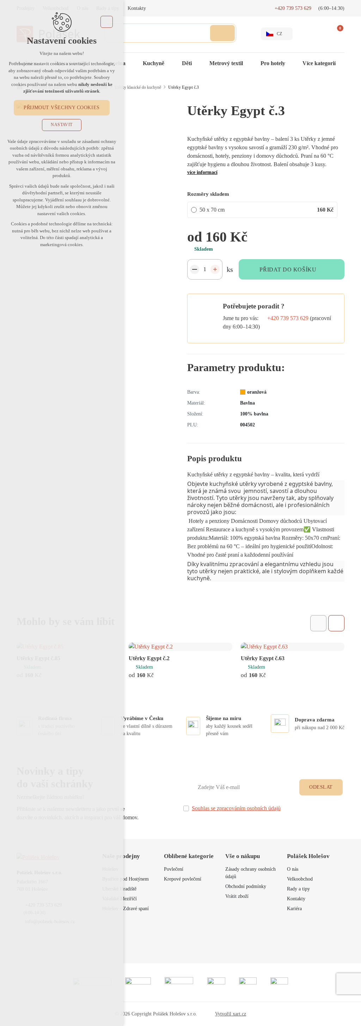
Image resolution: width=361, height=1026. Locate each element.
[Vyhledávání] (170, 33)
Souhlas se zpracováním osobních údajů (236, 808)
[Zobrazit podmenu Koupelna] (132, 63)
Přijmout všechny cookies (61, 107)
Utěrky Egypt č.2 (149, 658)
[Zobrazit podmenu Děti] (199, 63)
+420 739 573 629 (287, 318)
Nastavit (62, 124)
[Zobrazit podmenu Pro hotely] (292, 63)
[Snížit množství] (194, 269)
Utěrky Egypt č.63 (262, 658)
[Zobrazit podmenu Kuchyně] (171, 63)
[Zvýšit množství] (215, 269)
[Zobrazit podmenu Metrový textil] (250, 63)
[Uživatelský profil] (310, 34)
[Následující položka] (336, 623)
